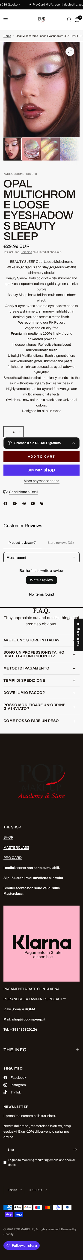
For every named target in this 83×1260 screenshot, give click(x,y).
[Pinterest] (25, 503)
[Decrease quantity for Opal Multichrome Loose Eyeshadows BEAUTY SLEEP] (7, 432)
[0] (76, 19)
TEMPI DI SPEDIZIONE (24, 680)
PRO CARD (12, 857)
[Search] (69, 19)
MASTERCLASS (16, 847)
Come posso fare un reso (31, 721)
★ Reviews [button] (78, 634)
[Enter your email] (75, 1149)
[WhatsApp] (34, 503)
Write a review (41, 580)
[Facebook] (6, 503)
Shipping (26, 252)
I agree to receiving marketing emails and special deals (41, 1162)
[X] (15, 503)
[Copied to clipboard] (42, 503)
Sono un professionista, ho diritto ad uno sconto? (33, 654)
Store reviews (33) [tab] (60, 542)
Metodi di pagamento (26, 668)
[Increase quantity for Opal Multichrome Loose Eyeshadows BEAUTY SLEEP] (19, 432)
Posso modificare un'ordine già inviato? (34, 706)
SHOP (8, 837)
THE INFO (15, 1049)
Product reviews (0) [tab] (22, 542)
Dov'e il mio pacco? (24, 693)
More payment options (41, 481)
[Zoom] (69, 51)
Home (7, 36)
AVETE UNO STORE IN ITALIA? (31, 640)
